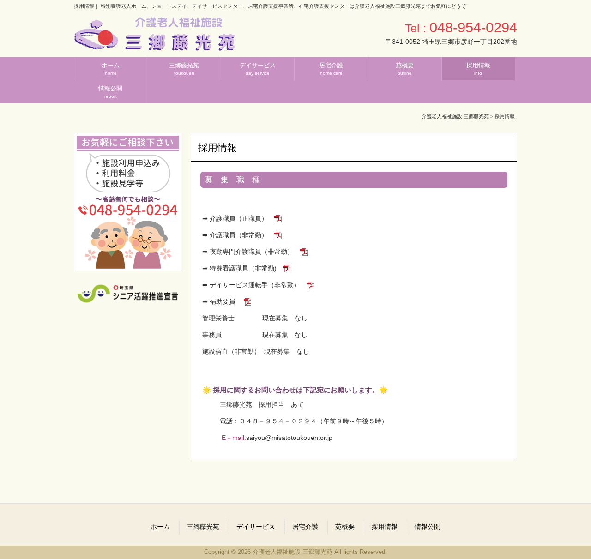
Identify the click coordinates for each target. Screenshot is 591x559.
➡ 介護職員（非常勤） (235, 235)
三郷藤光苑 (203, 526)
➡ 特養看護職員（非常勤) (238, 268)
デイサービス (255, 526)
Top (569, 537)
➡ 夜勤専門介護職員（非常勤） (247, 251)
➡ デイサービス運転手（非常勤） (251, 285)
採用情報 (385, 526)
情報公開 (427, 526)
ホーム (160, 526)
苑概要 (345, 526)
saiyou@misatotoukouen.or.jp (289, 437)
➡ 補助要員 (219, 301)
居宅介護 (305, 526)
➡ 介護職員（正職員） (234, 218)
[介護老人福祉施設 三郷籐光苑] (154, 47)
